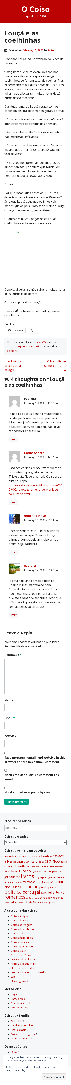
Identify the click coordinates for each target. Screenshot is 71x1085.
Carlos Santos (34, 453)
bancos (37, 856)
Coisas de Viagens (21, 925)
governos (37, 871)
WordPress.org (19, 1007)
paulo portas (48, 887)
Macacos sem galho (23, 1034)
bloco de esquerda (17, 346)
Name (10, 700)
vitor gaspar (50, 902)
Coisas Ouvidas (20, 942)
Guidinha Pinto (35, 516)
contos (30, 861)
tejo (21, 902)
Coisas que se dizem (23, 946)
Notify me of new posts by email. (28, 792)
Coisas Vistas (18, 950)
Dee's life (16, 1021)
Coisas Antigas (19, 916)
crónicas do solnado (23, 959)
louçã (31, 346)
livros (27, 876)
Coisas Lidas (18, 933)
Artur (51, 50)
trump (40, 902)
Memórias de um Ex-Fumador (28, 972)
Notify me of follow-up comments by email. (31, 777)
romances (14, 897)
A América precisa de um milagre (13, 365)
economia (35, 866)
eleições (47, 866)
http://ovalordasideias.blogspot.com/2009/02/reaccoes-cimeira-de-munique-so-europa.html (35, 489)
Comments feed (20, 1003)
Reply (14, 439)
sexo (43, 897)
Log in (14, 994)
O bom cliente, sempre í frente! (55, 365)
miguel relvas (42, 882)
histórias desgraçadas (24, 963)
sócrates (11, 902)
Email (9, 718)
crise (39, 861)
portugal (31, 892)
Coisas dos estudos (22, 929)
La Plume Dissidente (23, 1025)
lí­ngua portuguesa (45, 877)
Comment (12, 655)
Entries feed (18, 999)
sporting (50, 897)
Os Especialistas (20, 1038)
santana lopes (32, 898)
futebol (25, 871)
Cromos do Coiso (21, 955)
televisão (29, 902)
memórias (29, 882)
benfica (46, 856)
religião (53, 892)
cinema (21, 861)
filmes (13, 871)
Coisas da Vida (40, 342)
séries (59, 897)
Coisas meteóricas (22, 937)
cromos (52, 861)
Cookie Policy (18, 1070)
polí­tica (38, 346)
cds (14, 861)
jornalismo (57, 871)
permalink (12, 350)
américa (10, 856)
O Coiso (35, 9)
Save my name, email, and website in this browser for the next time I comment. (34, 760)
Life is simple (18, 1030)
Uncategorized (19, 981)
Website (10, 736)
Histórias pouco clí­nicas (25, 968)
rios (62, 892)
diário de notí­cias (17, 866)
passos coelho (24, 886)
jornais (47, 871)
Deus (14, 1052)
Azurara (30, 566)
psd (44, 892)
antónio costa (25, 856)
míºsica (53, 882)
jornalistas (12, 877)
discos (63, 861)
